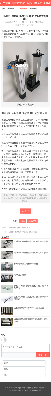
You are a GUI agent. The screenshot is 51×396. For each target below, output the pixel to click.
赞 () (27, 211)
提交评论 (42, 354)
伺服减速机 (12, 8)
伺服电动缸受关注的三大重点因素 (29, 308)
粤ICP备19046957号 (33, 390)
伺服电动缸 (23, 8)
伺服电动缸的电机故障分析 (26, 263)
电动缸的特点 (20, 274)
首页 (3, 8)
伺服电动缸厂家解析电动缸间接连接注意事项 (31, 298)
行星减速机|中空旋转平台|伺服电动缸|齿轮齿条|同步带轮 (25, 6)
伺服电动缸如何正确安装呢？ (19, 227)
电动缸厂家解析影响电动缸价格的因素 (22, 231)
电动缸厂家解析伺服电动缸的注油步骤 (31, 241)
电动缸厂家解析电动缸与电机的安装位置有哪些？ (25, 17)
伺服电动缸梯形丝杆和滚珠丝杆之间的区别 (31, 320)
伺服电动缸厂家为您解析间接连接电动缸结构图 (31, 287)
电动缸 (22, 221)
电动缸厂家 (32, 221)
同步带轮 (33, 8)
